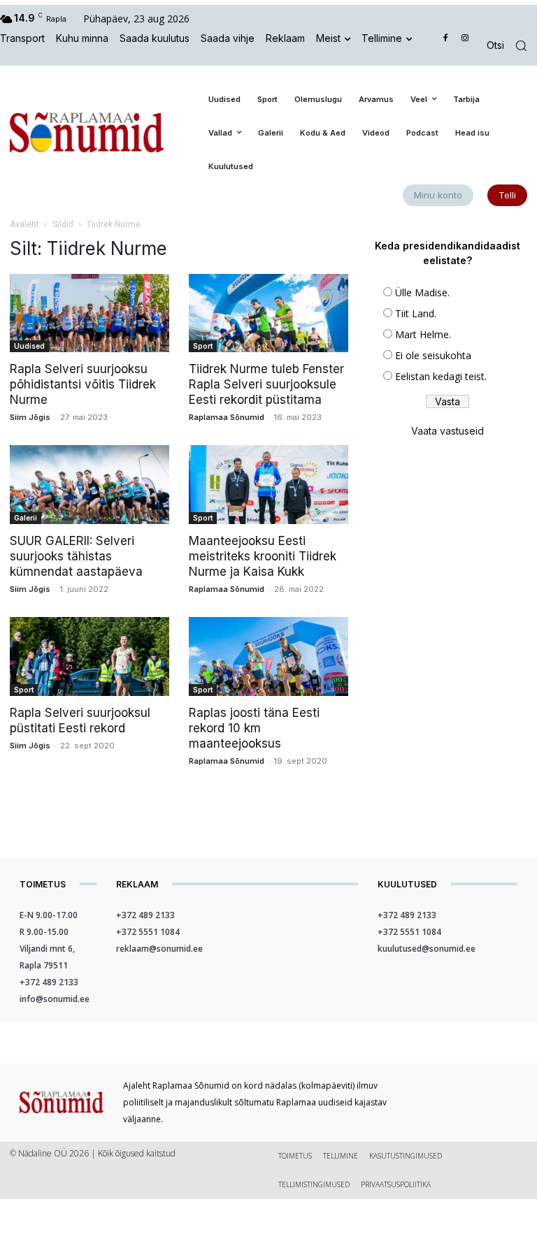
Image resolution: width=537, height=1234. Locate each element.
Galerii (25, 518)
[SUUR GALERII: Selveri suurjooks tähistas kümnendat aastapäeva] (89, 484)
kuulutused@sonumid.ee (426, 948)
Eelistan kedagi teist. (441, 376)
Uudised (29, 346)
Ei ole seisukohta (433, 355)
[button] (512, 45)
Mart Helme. (423, 334)
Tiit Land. (415, 313)
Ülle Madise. (422, 292)
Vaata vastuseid (447, 431)
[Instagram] (465, 39)
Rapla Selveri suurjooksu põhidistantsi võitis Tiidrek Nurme (83, 384)
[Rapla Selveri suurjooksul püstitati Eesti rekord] (89, 656)
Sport (203, 346)
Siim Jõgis (30, 417)
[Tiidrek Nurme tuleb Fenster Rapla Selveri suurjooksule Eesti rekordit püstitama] (268, 313)
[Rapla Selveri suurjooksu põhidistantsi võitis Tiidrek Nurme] (89, 313)
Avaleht (24, 224)
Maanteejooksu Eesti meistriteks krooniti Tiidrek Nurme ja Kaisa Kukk (262, 556)
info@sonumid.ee (55, 999)
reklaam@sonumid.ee (159, 948)
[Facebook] (446, 39)
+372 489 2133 (49, 982)
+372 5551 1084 (148, 932)
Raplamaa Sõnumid (226, 417)
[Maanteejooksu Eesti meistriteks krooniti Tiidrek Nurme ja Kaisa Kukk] (268, 484)
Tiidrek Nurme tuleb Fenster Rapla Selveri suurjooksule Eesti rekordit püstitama (266, 384)
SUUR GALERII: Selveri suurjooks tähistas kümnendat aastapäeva (76, 556)
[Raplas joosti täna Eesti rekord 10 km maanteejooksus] (268, 656)
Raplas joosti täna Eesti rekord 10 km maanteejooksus (254, 728)
